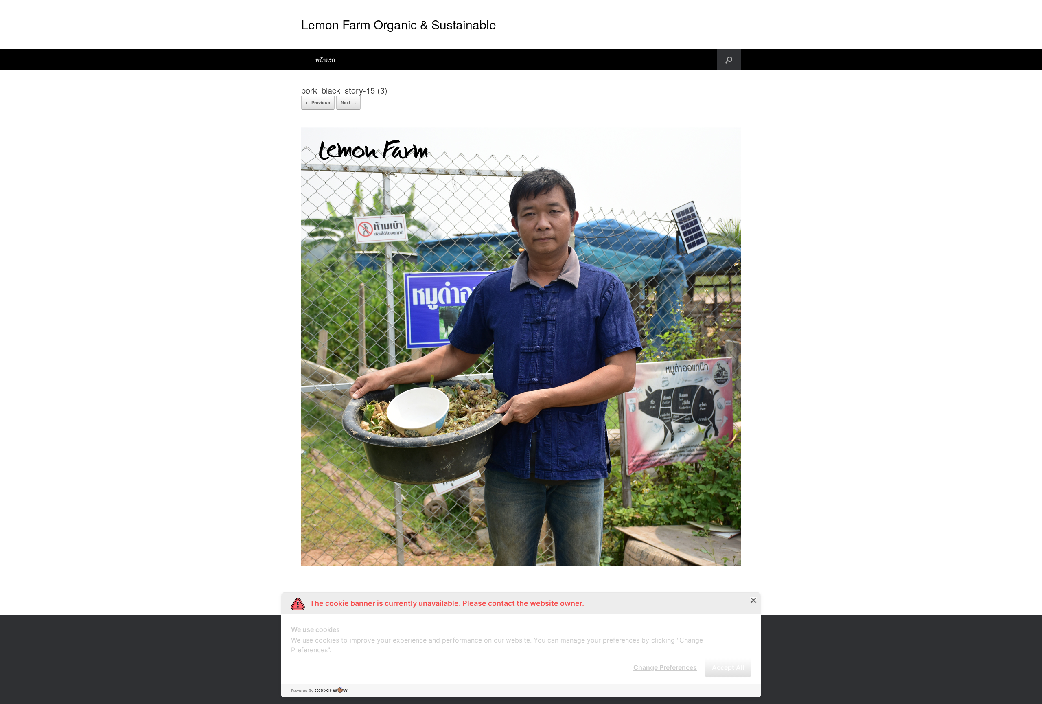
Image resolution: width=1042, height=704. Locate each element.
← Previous (318, 102)
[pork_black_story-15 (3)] (521, 563)
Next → (348, 102)
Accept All (728, 667)
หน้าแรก (325, 60)
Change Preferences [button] (665, 667)
